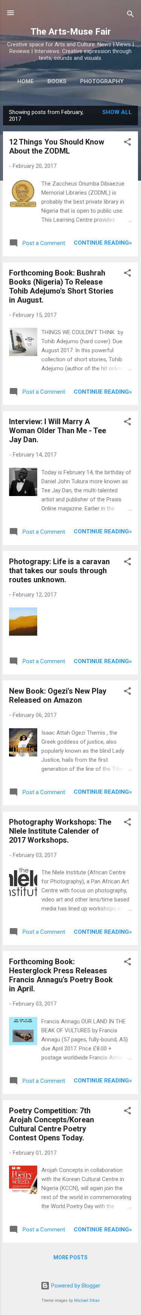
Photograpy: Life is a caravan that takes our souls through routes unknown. (59, 570)
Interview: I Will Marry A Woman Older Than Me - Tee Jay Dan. (57, 430)
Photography (102, 81)
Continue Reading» (103, 242)
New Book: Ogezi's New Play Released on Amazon (57, 695)
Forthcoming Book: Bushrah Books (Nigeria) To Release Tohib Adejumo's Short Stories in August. (61, 286)
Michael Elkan (87, 1300)
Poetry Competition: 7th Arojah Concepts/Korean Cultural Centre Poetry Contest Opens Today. (51, 1124)
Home (25, 81)
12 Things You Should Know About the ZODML (56, 146)
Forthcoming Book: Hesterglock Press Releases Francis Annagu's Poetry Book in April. (61, 975)
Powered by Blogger (75, 1285)
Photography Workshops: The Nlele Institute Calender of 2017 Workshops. (60, 831)
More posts (70, 1257)
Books (57, 81)
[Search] (130, 15)
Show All (117, 112)
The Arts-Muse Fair (70, 31)
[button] (127, 143)
